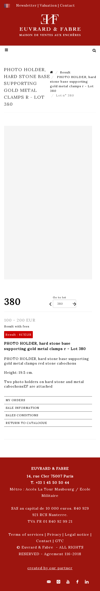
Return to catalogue (26, 423)
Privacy (54, 534)
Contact (44, 541)
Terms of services (26, 534)
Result (65, 72)
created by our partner (50, 568)
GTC (59, 541)
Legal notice (77, 534)
